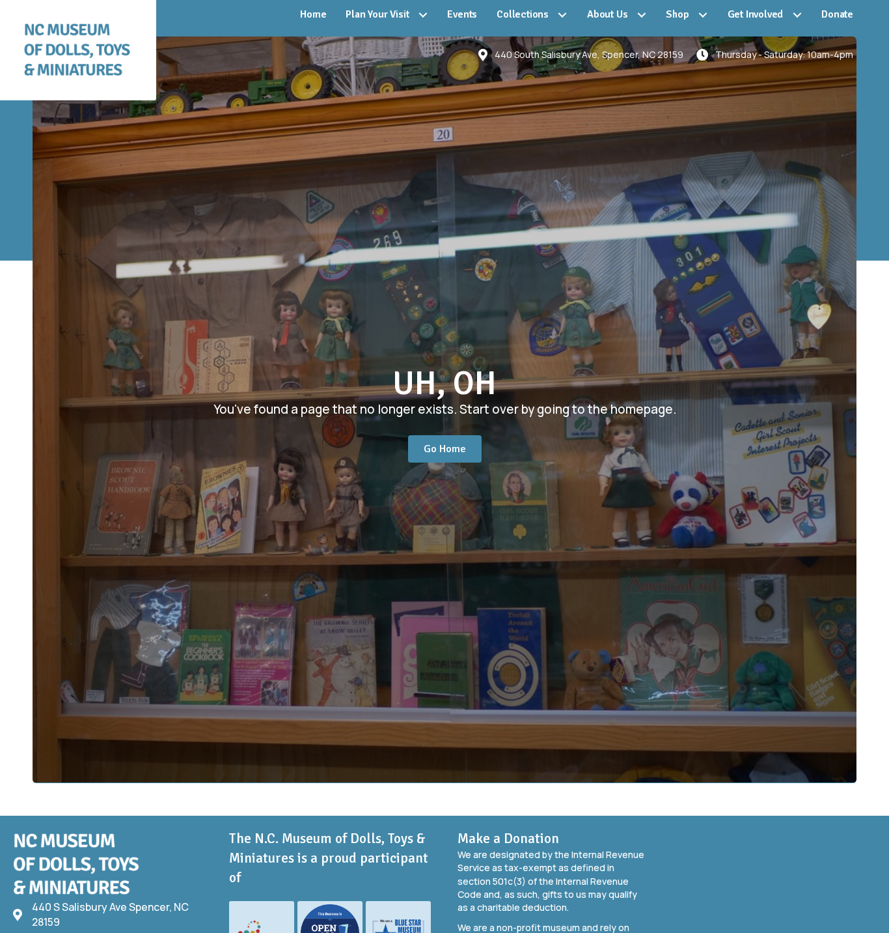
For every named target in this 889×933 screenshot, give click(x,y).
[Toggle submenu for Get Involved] (796, 15)
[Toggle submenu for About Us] (641, 15)
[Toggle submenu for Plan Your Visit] (422, 15)
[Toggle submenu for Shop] (703, 15)
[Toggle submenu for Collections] (562, 15)
